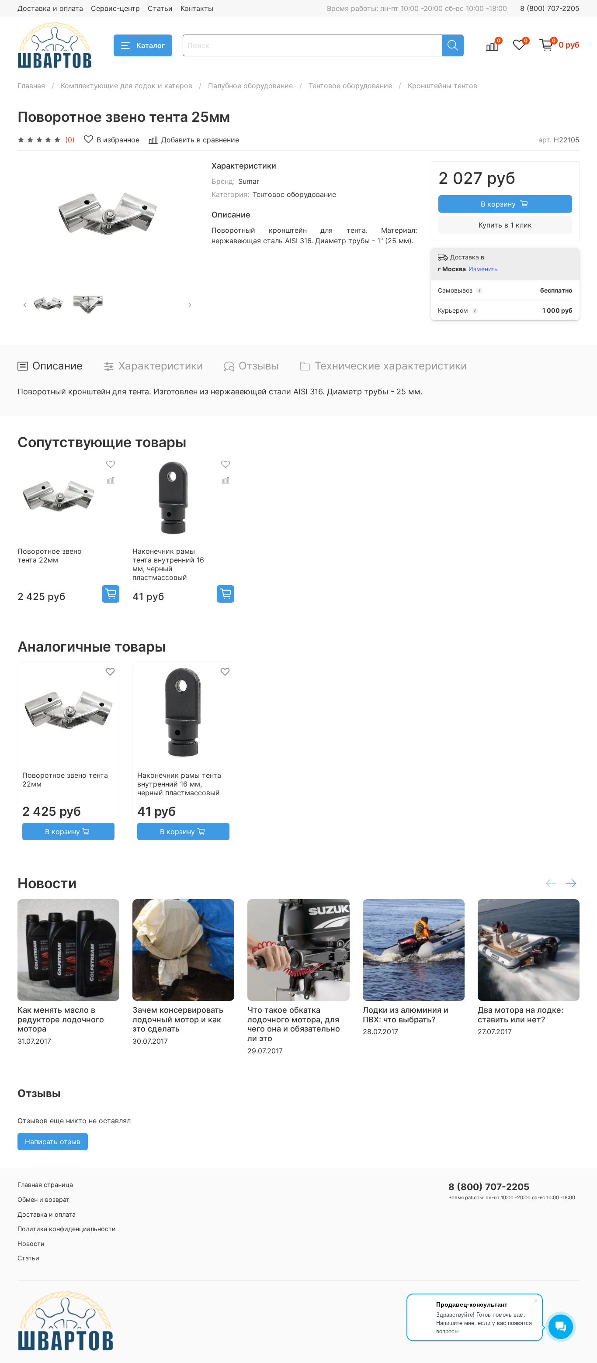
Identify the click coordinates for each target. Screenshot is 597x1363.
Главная (31, 85)
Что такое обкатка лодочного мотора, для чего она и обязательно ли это (293, 1024)
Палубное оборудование (250, 85)
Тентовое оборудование (350, 85)
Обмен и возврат (43, 1199)
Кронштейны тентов (442, 85)
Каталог (150, 45)
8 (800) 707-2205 (550, 8)
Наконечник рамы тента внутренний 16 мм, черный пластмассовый (168, 564)
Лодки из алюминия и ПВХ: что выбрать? (405, 1014)
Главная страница (45, 1184)
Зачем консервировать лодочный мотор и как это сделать (177, 1019)
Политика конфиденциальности (66, 1228)
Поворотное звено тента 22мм (49, 556)
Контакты (196, 8)
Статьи (160, 8)
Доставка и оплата (50, 8)
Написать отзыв (52, 1141)
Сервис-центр (115, 8)
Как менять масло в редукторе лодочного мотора (60, 1019)
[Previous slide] (31, 217)
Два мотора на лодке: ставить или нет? (520, 1014)
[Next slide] (183, 217)
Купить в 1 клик (505, 225)
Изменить (483, 269)
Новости (31, 1243)
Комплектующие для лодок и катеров (126, 85)
